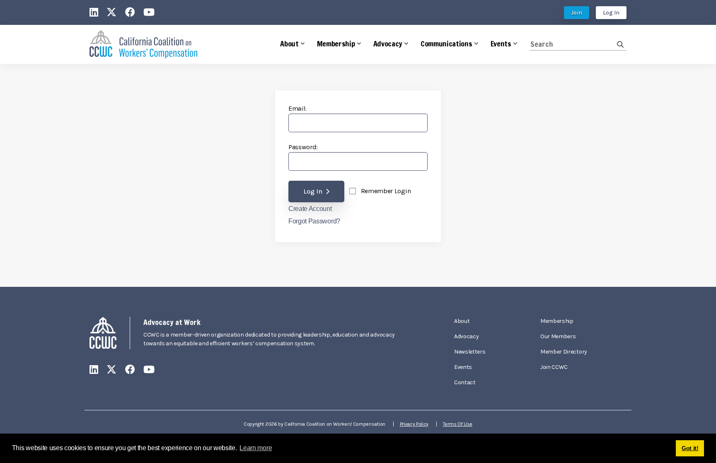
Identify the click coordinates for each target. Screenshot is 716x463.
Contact (465, 382)
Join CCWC (554, 367)
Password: (303, 147)
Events (463, 367)
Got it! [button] (690, 448)
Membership (556, 321)
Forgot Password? (314, 221)
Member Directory (563, 351)
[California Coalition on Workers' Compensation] (143, 44)
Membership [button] (336, 43)
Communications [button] (446, 43)
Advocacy (466, 336)
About (461, 321)
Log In (611, 12)
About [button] (289, 43)
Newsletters (469, 351)
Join (576, 12)
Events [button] (501, 43)
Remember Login (386, 191)
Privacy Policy (414, 424)
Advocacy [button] (387, 43)
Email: (297, 108)
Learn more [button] (255, 447)
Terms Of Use (457, 424)
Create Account (310, 209)
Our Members (558, 336)
